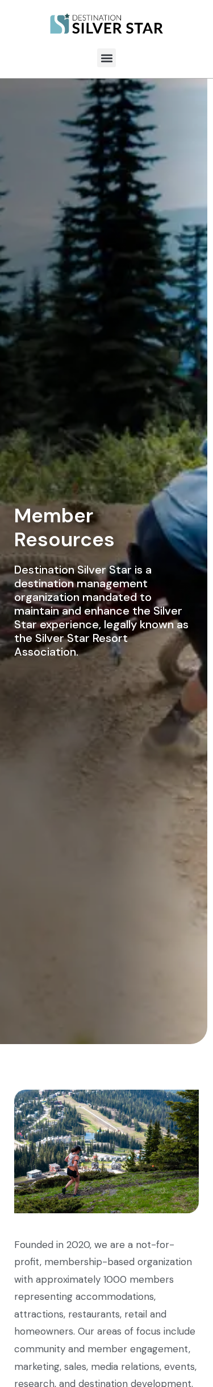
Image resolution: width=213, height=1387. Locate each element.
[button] (106, 57)
